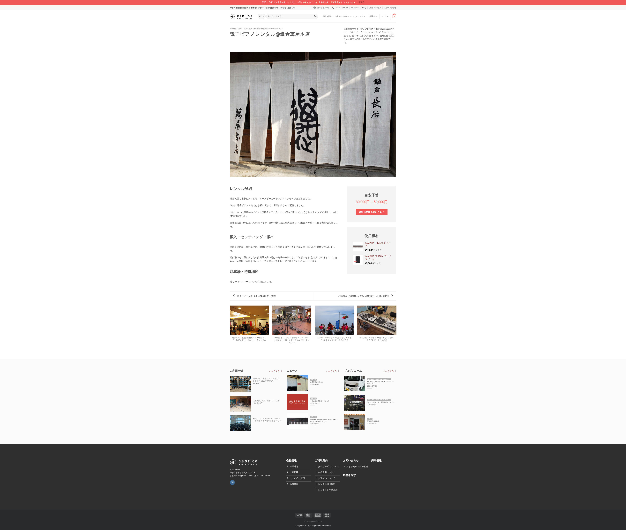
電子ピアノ (279, 29)
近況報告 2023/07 (373, 421)
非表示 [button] (361, 2)
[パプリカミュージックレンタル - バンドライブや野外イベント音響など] (241, 16)
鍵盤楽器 (264, 29)
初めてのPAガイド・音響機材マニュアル (380, 402)
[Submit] (315, 16)
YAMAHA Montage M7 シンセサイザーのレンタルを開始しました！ (323, 420)
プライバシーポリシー (313, 521)
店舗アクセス (375, 8)
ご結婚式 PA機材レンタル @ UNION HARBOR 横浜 (363, 296)
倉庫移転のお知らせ (316, 382)
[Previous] (228, 114)
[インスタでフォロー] (232, 482)
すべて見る (274, 371)
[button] (385, 16)
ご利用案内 (371, 16)
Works (354, 8)
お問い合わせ (390, 8)
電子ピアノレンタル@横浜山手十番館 (256, 296)
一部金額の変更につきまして (319, 401)
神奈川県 (233, 29)
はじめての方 (358, 16)
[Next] (398, 114)
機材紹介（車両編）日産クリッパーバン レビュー (380, 382)
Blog (364, 8)
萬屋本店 (256, 29)
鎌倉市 (271, 29)
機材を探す (327, 16)
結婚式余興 (248, 29)
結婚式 (240, 29)
